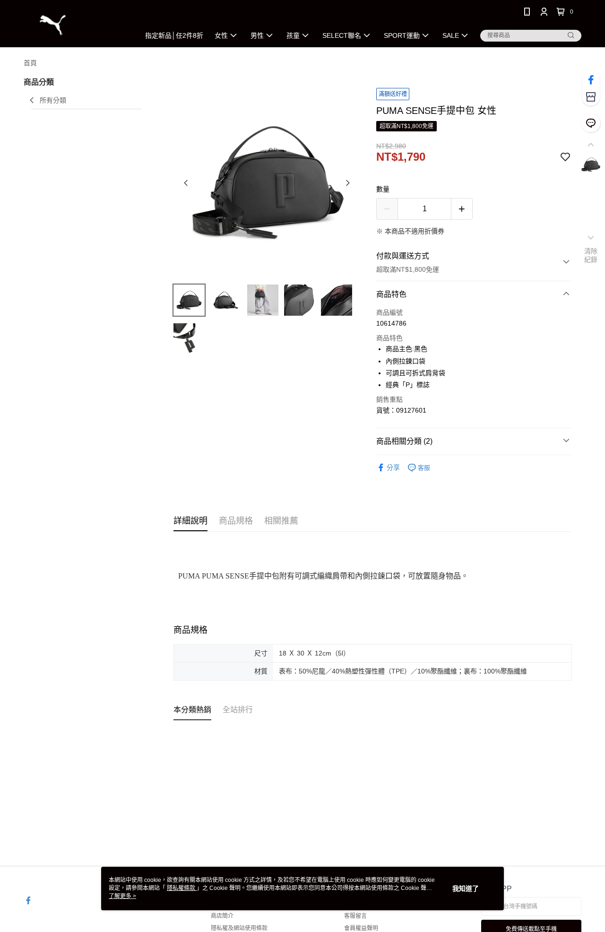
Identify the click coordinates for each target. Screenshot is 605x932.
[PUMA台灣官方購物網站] (76, 24)
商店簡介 (222, 916)
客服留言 (355, 916)
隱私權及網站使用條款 (239, 928)
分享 (393, 467)
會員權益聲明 (361, 928)
